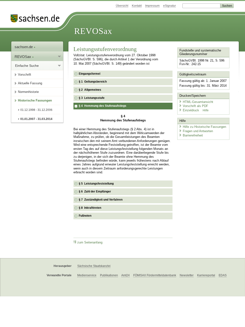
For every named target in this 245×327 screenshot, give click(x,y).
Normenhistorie (28, 92)
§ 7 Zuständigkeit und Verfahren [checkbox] (100, 199)
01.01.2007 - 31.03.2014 (36, 119)
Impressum (152, 5)
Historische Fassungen (35, 100)
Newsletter (187, 275)
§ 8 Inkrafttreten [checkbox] (90, 207)
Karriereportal (206, 275)
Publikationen (109, 275)
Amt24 (125, 275)
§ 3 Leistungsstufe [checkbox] (92, 98)
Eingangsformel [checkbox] (89, 73)
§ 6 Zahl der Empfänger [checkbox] (95, 191)
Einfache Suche (27, 66)
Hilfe (206, 110)
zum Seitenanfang (89, 242)
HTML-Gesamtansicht (198, 102)
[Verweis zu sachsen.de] (37, 18)
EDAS (223, 275)
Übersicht (122, 5)
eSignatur (169, 5)
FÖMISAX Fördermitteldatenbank (154, 275)
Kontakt (137, 5)
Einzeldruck (191, 110)
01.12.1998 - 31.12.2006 (36, 110)
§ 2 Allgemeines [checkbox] (90, 89)
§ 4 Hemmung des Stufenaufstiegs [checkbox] (102, 105)
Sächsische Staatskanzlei (94, 266)
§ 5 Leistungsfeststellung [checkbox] (96, 183)
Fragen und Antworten (198, 131)
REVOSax (93, 31)
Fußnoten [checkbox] (85, 215)
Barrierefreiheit (193, 135)
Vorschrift (24, 74)
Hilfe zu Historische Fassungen (204, 127)
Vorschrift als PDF (195, 106)
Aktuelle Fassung (30, 83)
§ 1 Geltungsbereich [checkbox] (93, 81)
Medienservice (86, 275)
